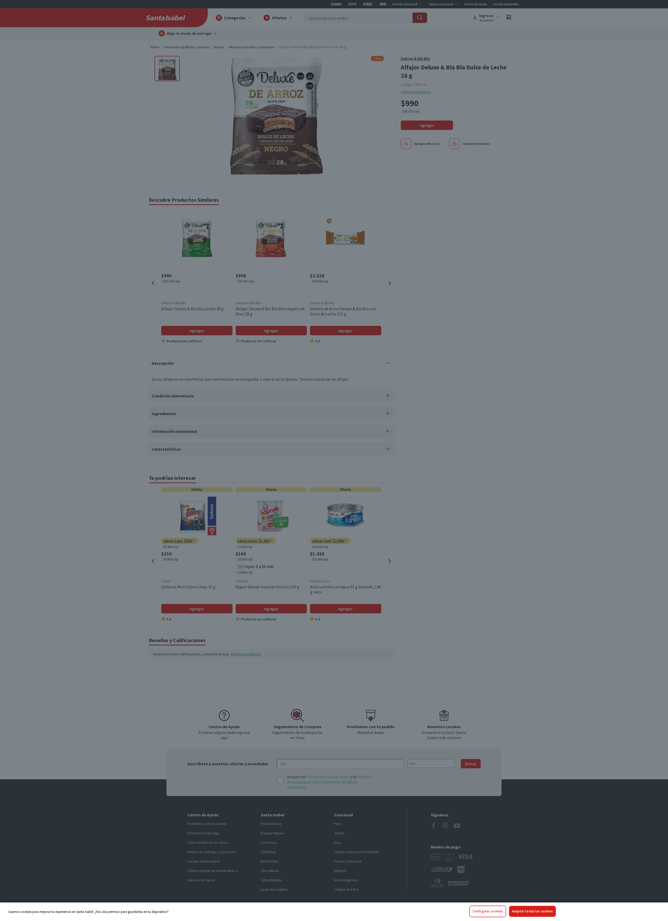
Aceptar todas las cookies (532, 911)
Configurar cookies (488, 911)
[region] (334, 911)
